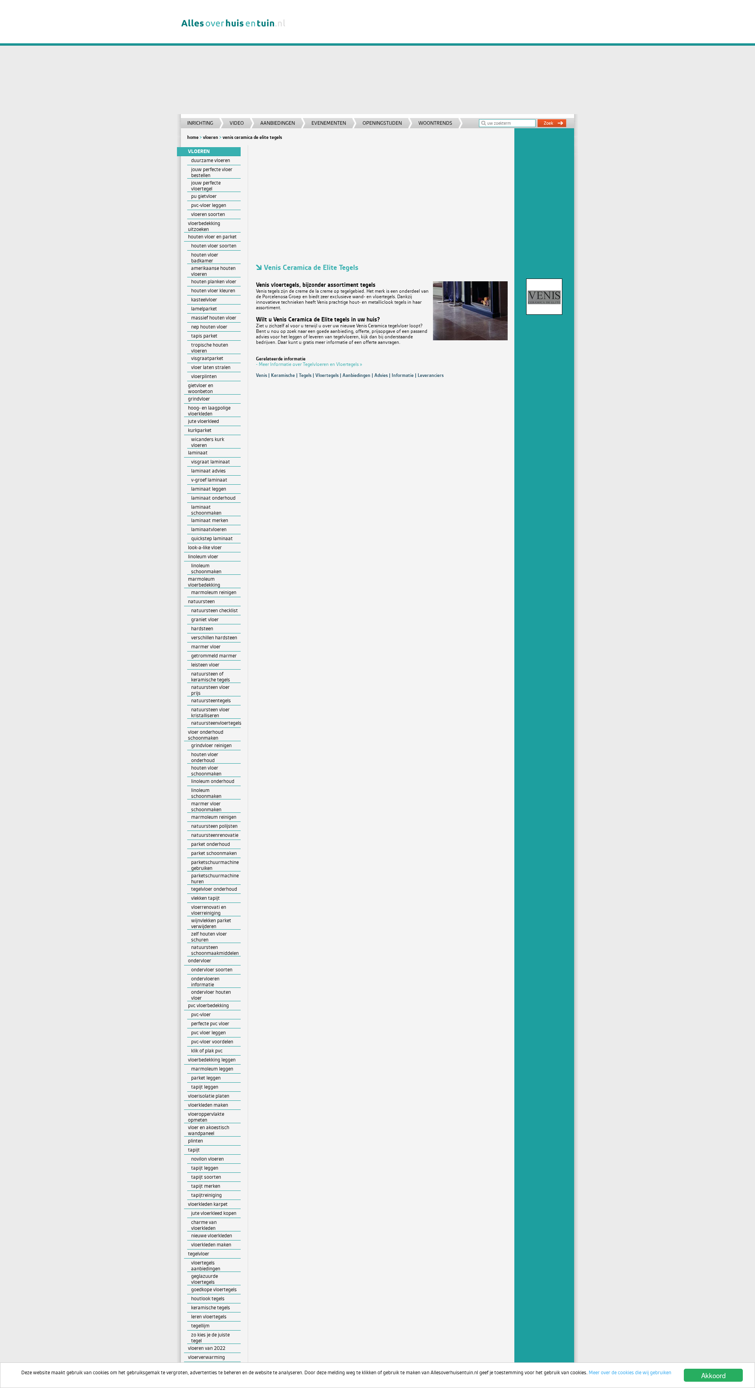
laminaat (198, 453)
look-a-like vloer (205, 547)
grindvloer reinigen (211, 745)
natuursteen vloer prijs (210, 690)
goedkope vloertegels (214, 1289)
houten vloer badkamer (204, 258)
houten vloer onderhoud (204, 757)
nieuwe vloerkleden (211, 1235)
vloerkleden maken (208, 1105)
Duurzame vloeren (210, 160)
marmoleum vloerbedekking (204, 582)
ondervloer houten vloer (211, 995)
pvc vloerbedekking (208, 1005)
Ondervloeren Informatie (205, 981)
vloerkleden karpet (208, 1204)
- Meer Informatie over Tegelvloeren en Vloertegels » (309, 364)
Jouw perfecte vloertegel (206, 186)
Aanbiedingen (277, 123)
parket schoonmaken (214, 853)
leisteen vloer (205, 665)
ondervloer (199, 960)
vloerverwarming (206, 1357)
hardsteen (202, 628)
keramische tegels (210, 1307)
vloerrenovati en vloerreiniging (208, 910)
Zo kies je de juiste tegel (210, 1338)
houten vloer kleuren (213, 290)
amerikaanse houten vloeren (213, 271)
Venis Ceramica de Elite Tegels (252, 137)
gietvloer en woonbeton (200, 388)
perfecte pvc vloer (210, 1023)
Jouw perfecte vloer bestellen (211, 172)
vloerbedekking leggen (212, 1060)
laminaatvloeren (208, 529)
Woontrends (435, 123)
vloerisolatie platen (208, 1096)
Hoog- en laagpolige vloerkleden (209, 411)
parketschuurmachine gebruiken (215, 865)
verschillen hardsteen (214, 637)
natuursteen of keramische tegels (210, 677)
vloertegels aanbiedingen (205, 1266)
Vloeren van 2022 (206, 1348)
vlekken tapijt (205, 898)
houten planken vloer (213, 281)
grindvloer (199, 399)
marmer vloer (206, 647)
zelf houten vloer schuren (209, 937)
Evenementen (328, 123)
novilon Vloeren (207, 1159)
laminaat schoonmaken (206, 510)
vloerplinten (204, 376)
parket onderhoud (210, 844)
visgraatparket (207, 358)
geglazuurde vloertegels (204, 1279)
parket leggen (206, 1078)
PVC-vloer (201, 1014)
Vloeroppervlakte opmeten (206, 1117)
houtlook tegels (208, 1298)
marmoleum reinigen (213, 592)
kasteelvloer (204, 300)
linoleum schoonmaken (206, 568)
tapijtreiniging (206, 1195)
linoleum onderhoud (212, 781)
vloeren (210, 137)
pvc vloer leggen (208, 1032)
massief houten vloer (213, 318)
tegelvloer (198, 1254)
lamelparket (204, 309)
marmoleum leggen (212, 1069)
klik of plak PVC (207, 1051)
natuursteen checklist (214, 610)
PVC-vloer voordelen (212, 1042)
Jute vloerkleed (203, 421)
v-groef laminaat (209, 480)
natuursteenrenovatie (214, 835)
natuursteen (201, 601)
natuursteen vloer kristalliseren (210, 712)
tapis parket (204, 336)
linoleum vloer (203, 556)
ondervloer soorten (211, 970)
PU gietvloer (204, 196)
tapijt (194, 1150)
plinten (195, 1141)
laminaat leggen (208, 489)
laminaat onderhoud (213, 498)
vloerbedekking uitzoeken (204, 226)
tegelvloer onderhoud (214, 889)
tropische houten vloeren (209, 348)
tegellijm (200, 1326)
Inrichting (200, 123)
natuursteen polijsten (214, 826)
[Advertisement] (434, 59)
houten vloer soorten (213, 246)
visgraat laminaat (210, 462)
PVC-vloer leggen (208, 205)
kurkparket (200, 430)
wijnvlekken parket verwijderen (211, 923)
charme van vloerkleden (204, 1225)
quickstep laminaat (212, 538)
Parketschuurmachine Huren (215, 878)
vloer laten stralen (210, 367)
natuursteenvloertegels (216, 723)
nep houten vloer (209, 327)
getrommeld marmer (214, 656)
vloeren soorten (208, 214)
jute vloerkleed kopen (213, 1213)
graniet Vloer (205, 619)
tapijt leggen (204, 1087)
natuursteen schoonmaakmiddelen (215, 950)
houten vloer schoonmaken (206, 771)
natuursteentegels (211, 700)
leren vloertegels (208, 1317)
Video (237, 123)
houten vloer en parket (212, 237)
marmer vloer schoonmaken (206, 806)
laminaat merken (209, 520)
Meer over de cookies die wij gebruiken (630, 1372)
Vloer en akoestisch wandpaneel (208, 1130)
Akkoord (713, 1375)
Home (193, 137)
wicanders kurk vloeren (207, 442)
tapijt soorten (206, 1177)
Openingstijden (382, 123)
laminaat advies (208, 471)
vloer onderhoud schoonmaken (205, 735)
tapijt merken (205, 1186)
